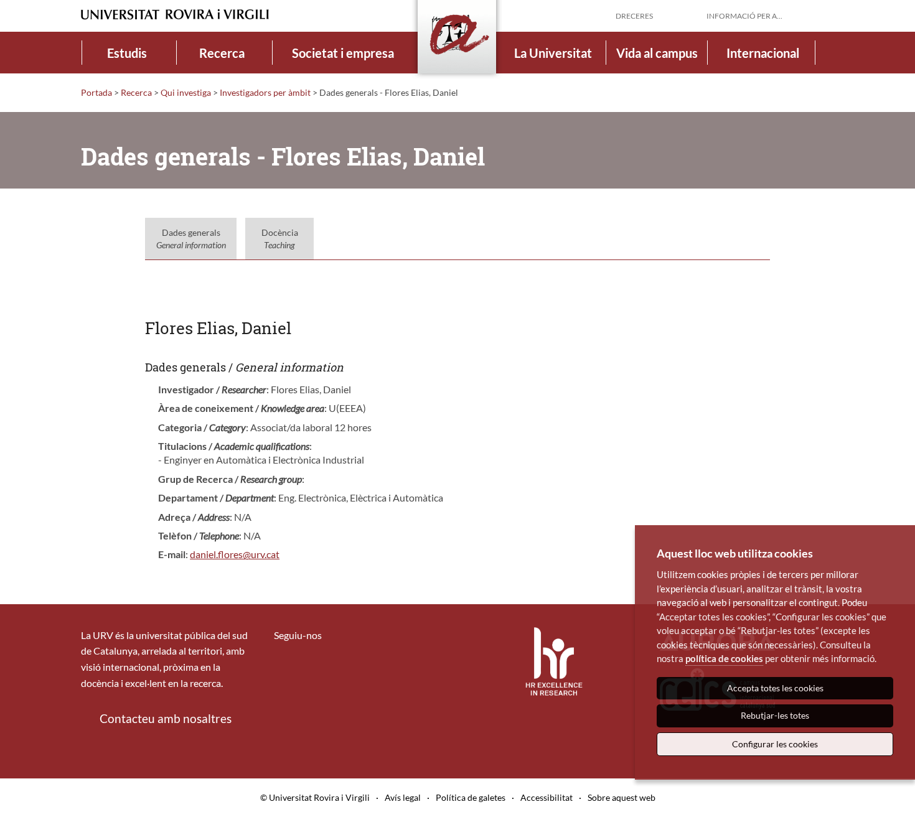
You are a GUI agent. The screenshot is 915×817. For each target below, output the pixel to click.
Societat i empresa (343, 52)
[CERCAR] (824, 15)
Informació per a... (744, 16)
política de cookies (724, 658)
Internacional (762, 52)
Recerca (222, 52)
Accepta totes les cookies (775, 688)
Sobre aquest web (621, 797)
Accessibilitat (546, 797)
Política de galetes (470, 797)
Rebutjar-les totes (775, 715)
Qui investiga (186, 92)
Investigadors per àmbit (265, 92)
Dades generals (191, 238)
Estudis (127, 52)
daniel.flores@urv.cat (234, 554)
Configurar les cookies (775, 744)
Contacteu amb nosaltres (166, 718)
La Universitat (553, 52)
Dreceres (634, 16)
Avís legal (403, 797)
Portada (96, 92)
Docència (279, 238)
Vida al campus (657, 52)
